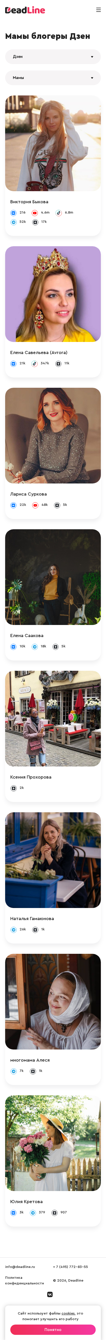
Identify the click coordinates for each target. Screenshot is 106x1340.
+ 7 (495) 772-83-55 (70, 1267)
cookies (68, 1313)
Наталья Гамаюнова (32, 918)
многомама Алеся (30, 1060)
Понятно (53, 1330)
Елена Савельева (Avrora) (38, 352)
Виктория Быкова (29, 201)
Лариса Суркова (28, 494)
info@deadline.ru (20, 1267)
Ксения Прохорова (30, 777)
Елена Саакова (26, 635)
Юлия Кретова (26, 1201)
